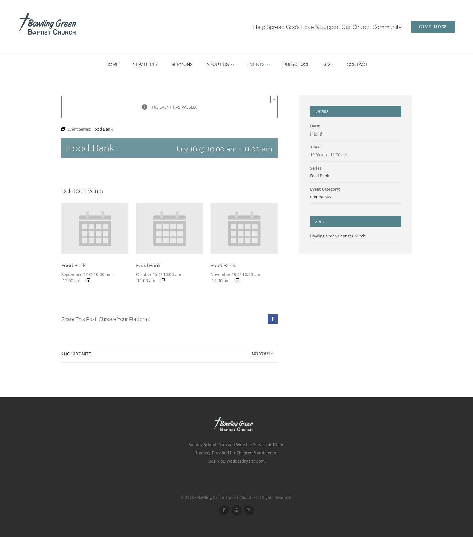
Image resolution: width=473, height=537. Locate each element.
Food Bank (73, 265)
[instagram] (249, 510)
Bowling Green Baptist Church (337, 236)
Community (320, 196)
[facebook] (224, 510)
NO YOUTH (262, 353)
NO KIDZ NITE (77, 354)
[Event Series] (88, 280)
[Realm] (236, 510)
